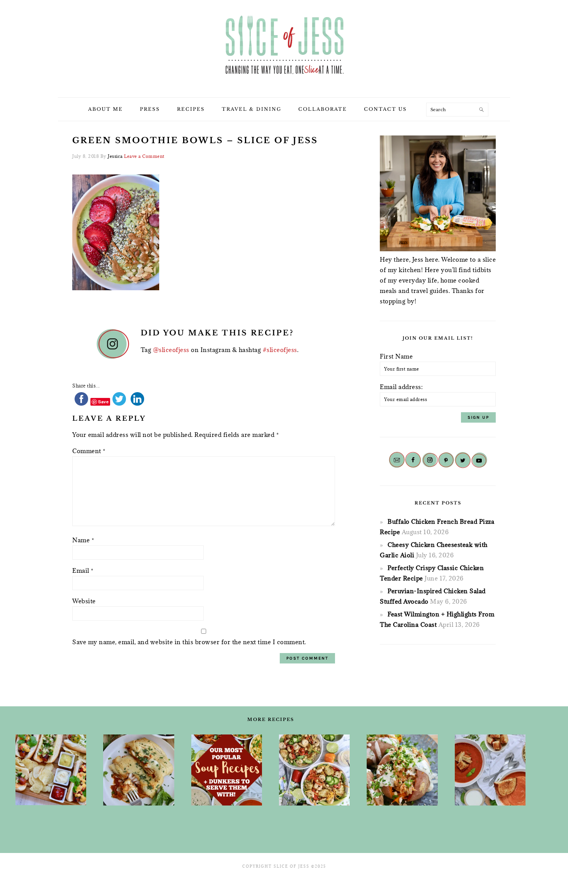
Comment (88, 451)
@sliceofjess (171, 350)
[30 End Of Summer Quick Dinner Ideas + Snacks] (50, 769)
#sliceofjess (280, 350)
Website (84, 601)
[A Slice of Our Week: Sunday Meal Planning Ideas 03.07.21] (138, 770)
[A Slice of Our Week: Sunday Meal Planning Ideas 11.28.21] (490, 770)
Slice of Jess (284, 46)
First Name (396, 356)
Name (83, 540)
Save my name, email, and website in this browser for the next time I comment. (189, 642)
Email (83, 570)
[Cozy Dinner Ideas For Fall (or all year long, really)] (402, 770)
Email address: (401, 387)
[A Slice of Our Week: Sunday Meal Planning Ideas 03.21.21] (314, 770)
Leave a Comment (144, 156)
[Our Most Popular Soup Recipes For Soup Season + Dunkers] (226, 770)
